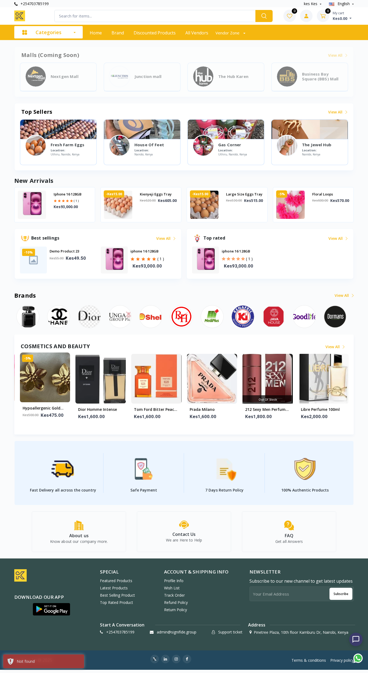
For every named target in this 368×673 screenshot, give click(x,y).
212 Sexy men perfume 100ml (266, 410)
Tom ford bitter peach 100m (155, 410)
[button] (51, 609)
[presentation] (32, 205)
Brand (118, 33)
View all (335, 112)
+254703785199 (34, 3)
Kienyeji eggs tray (156, 194)
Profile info (173, 580)
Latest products (114, 587)
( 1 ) (76, 201)
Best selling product (117, 595)
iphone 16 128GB (67, 194)
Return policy (175, 609)
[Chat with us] (356, 639)
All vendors (196, 33)
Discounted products (155, 33)
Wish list (172, 587)
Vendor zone (228, 32)
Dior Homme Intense (97, 409)
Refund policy (176, 602)
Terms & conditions (308, 660)
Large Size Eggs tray (244, 194)
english (343, 3)
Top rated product (116, 602)
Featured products (116, 580)
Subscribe (341, 594)
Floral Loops (322, 194)
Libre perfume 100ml (320, 409)
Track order (174, 595)
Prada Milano (202, 409)
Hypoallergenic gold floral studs (41, 408)
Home (96, 33)
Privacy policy (342, 660)
